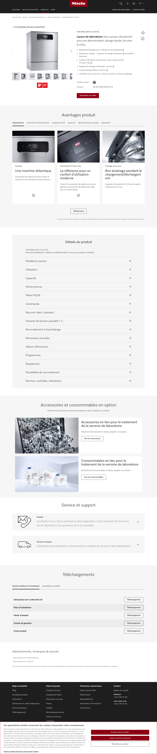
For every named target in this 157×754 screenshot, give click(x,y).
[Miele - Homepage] (79, 3)
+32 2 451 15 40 (120, 697)
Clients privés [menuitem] (139, 9)
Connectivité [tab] (58, 123)
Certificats (50, 721)
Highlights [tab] (18, 123)
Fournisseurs (85, 708)
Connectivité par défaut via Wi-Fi (92, 70)
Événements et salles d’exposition (26, 704)
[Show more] (33, 195)
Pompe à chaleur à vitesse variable (115, 74)
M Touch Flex (84, 63)
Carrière (49, 708)
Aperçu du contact (121, 690)
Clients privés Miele (88, 690)
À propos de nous (53, 690)
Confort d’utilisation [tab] (37, 123)
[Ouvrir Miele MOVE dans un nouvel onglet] (127, 3)
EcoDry (109, 66)
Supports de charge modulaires (109, 54)
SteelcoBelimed (86, 699)
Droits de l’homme (53, 717)
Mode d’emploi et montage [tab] (25, 586)
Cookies (36, 751)
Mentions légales (10, 751)
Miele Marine (85, 695)
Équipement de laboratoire (37, 17)
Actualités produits (20, 695)
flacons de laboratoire (113, 50)
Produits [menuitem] (45, 9)
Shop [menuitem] (53, 9)
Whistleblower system (55, 712)
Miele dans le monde (54, 699)
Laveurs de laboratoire (54, 17)
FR (140, 3)
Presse (48, 704)
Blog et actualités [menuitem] (31, 9)
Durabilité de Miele (53, 695)
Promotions (17, 699)
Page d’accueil (16, 17)
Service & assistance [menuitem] (121, 9)
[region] (78, 738)
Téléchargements (19, 712)
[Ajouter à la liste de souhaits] (134, 3)
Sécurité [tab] (105, 123)
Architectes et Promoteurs (90, 704)
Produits (25, 17)
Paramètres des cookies (120, 744)
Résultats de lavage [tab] (88, 123)
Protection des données (24, 751)
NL (143, 3)
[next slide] (71, 51)
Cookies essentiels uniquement (120, 738)
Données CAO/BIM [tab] (51, 586)
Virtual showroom (19, 708)
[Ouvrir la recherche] (121, 3)
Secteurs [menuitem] (16, 9)
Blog (14, 690)
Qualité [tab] (71, 123)
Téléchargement (133, 600)
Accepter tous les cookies (120, 732)
